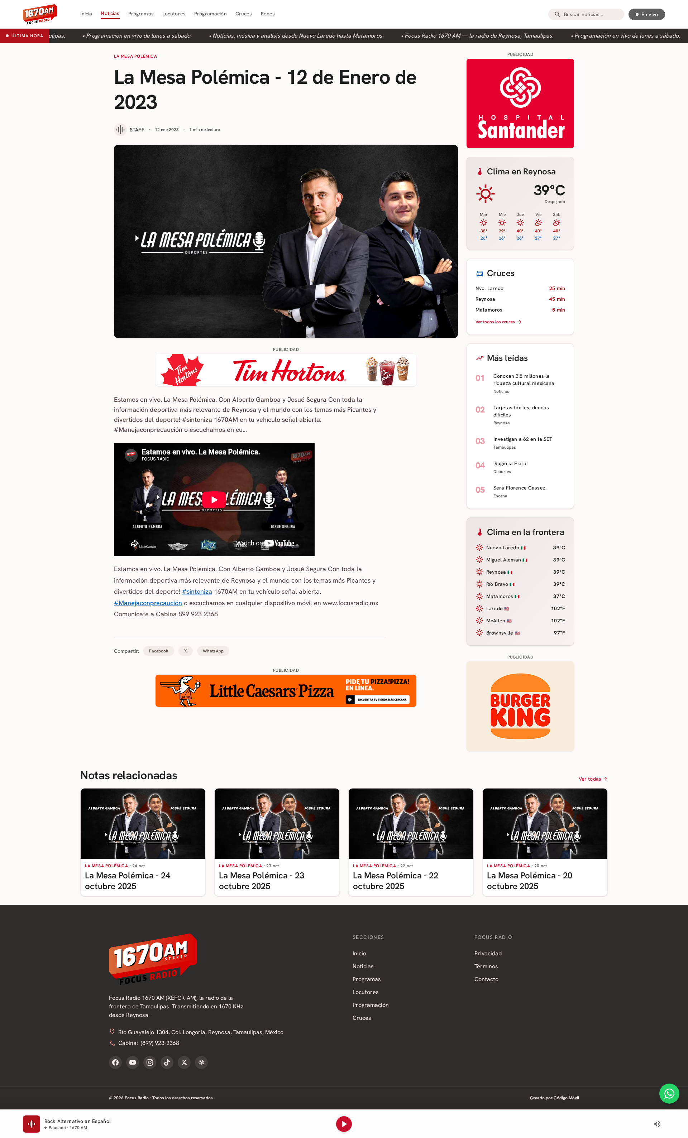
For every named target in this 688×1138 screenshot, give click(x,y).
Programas (141, 13)
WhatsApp (213, 651)
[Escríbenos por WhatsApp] (669, 1094)
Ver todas (590, 779)
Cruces (243, 13)
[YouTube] (132, 1062)
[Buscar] (557, 14)
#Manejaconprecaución (148, 603)
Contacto (486, 979)
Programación (210, 13)
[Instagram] (149, 1062)
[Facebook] (115, 1062)
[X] (184, 1062)
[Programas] (201, 1062)
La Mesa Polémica (135, 56)
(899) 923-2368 (160, 1043)
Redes (268, 13)
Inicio (86, 13)
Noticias (110, 13)
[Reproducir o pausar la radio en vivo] (344, 1124)
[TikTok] (167, 1062)
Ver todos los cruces (495, 322)
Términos (486, 966)
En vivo (649, 14)
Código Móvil (566, 1098)
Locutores (174, 13)
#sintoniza (197, 591)
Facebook (158, 651)
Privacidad (488, 953)
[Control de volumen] (657, 1124)
